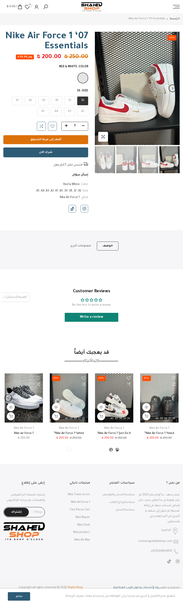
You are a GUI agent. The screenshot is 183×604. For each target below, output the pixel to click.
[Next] (102, 88)
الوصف (108, 245)
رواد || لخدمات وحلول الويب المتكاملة (136, 587)
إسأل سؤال (80, 175)
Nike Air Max (82, 540)
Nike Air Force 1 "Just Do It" (114, 433)
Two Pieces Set (80, 509)
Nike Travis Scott (79, 494)
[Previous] (172, 88)
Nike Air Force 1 (70, 197)
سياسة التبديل (125, 509)
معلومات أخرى (80, 245)
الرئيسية (175, 18)
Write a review (91, 317)
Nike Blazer (82, 517)
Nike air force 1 (23, 433)
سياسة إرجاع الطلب (122, 502)
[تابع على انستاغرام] (84, 209)
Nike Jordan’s (81, 532)
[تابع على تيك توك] (72, 209)
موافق (19, 596)
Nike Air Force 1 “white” (69, 433)
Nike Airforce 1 (80, 502)
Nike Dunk (83, 525)
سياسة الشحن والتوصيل (118, 494)
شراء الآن (45, 152)
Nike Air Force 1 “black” (159, 433)
